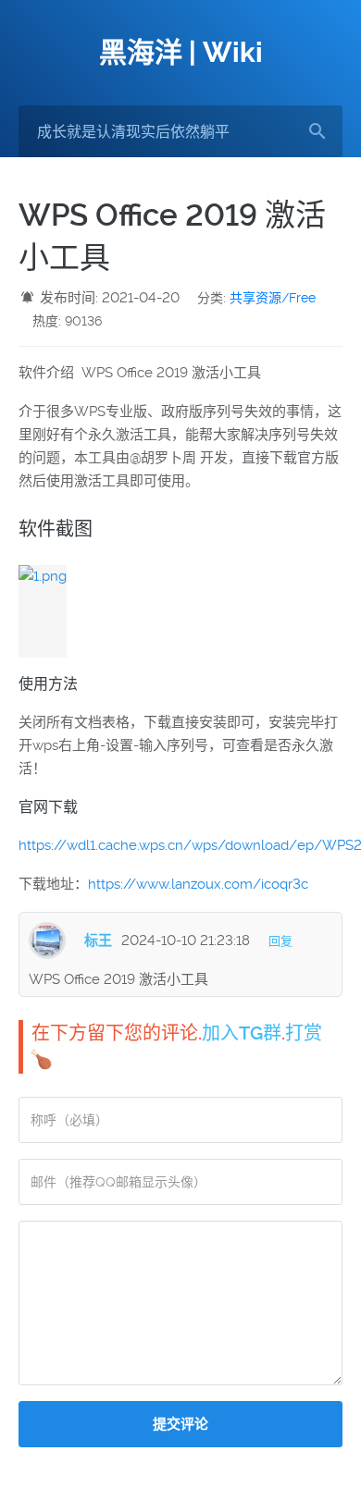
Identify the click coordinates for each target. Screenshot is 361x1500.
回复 (280, 941)
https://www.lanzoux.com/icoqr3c (198, 884)
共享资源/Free (273, 297)
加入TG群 (241, 1033)
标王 (98, 940)
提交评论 (180, 1424)
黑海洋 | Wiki (181, 52)
